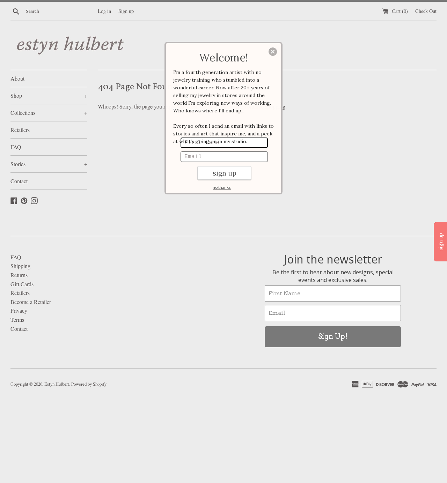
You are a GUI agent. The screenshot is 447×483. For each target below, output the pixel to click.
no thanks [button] (222, 187)
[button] (273, 51)
